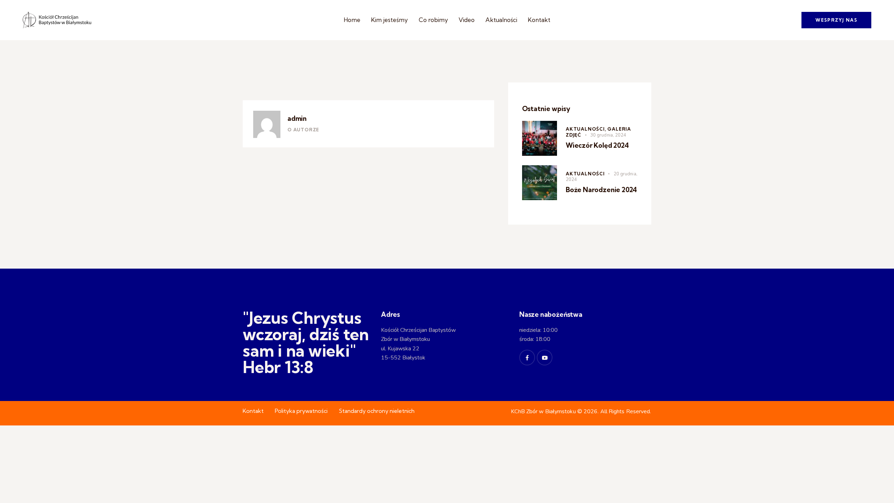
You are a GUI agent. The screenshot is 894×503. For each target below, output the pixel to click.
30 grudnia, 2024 (608, 135)
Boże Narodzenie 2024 (601, 189)
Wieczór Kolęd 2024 (597, 145)
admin (297, 118)
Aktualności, (586, 129)
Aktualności (585, 173)
